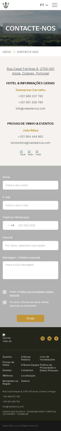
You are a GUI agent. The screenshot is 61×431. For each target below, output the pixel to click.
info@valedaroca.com (30, 108)
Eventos (7, 370)
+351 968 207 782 (30, 96)
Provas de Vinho (8, 363)
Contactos (27, 370)
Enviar (30, 318)
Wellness (8, 375)
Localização (28, 375)
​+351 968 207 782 (11, 396)
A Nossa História (26, 358)
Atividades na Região (10, 382)
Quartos (7, 356)
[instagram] (43, 338)
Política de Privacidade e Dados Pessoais (49, 367)
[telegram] (49, 338)
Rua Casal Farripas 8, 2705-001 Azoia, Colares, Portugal (29, 391)
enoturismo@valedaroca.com (30, 142)
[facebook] (56, 338)
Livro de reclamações (47, 358)
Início (7, 52)
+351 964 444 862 (30, 136)
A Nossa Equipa (30, 364)
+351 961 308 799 (30, 102)
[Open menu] (54, 5)
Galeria (25, 381)
